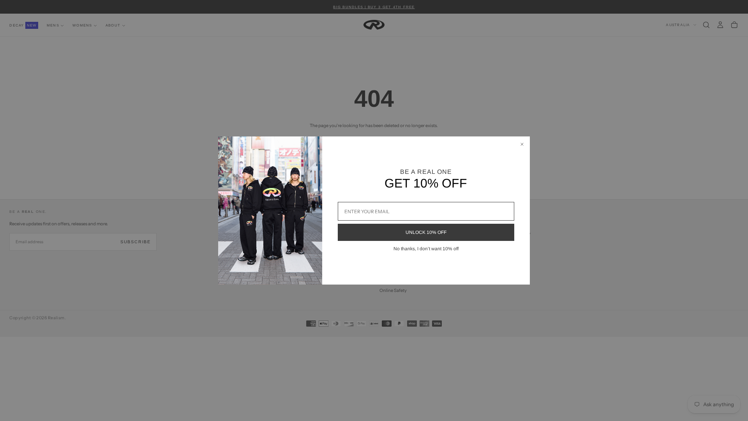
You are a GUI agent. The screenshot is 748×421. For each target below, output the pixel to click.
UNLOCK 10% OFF (426, 232)
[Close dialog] (522, 144)
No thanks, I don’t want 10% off (426, 248)
